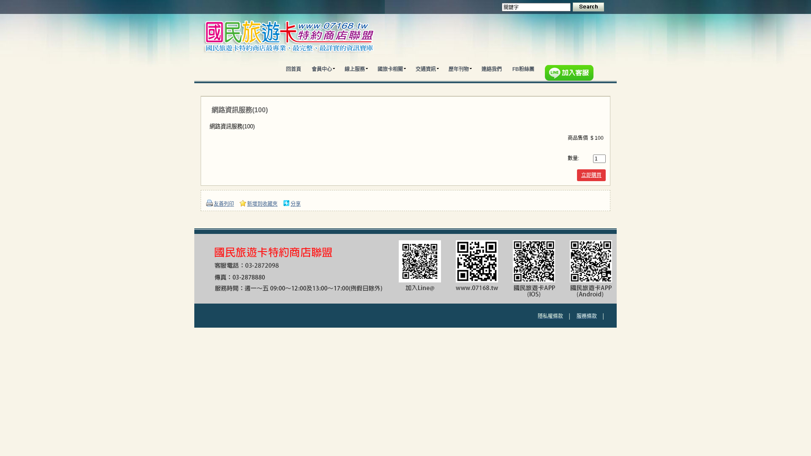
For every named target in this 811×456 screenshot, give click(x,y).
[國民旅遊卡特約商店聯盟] (307, 59)
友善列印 (224, 204)
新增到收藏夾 (262, 204)
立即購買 (591, 175)
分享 (296, 204)
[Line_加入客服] (571, 74)
